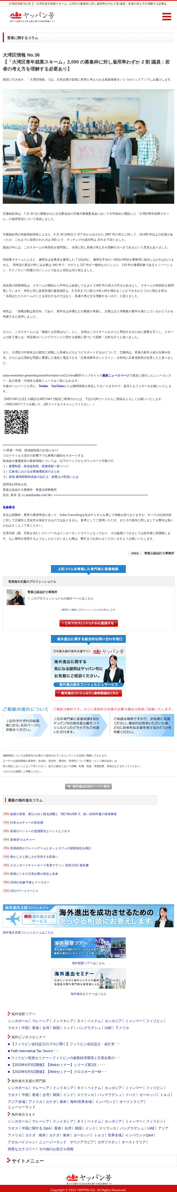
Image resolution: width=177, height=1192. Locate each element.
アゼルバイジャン (21, 1142)
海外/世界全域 (81, 1102)
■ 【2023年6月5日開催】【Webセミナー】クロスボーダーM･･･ (57, 1072)
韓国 (56, 1028)
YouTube (57, 386)
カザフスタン (107, 1142)
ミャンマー (134, 1021)
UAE (108, 1028)
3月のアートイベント (24, 891)
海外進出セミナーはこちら (88, 994)
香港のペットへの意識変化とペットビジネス (40, 831)
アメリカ (122, 1028)
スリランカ (85, 1095)
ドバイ (130, 1095)
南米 (63, 1102)
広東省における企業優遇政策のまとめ (34, 471)
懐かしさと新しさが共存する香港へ (34, 856)
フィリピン (154, 1021)
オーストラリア (131, 1102)
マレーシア (40, 1021)
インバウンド (105, 1102)
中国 (25, 1028)
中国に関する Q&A (36, 1128)
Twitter (43, 386)
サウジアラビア (82, 1142)
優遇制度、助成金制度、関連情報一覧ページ (39, 466)
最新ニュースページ (115, 375)
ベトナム (94, 1021)
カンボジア (113, 1021)
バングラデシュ (89, 1028)
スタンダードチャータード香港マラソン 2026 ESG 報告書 (49, 865)
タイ (80, 1021)
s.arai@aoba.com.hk (37, 495)
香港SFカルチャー (22, 839)
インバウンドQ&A (139, 1135)
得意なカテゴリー (21, 1149)
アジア (163, 1128)
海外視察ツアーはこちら (88, 963)
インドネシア (63, 1021)
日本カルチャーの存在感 (26, 822)
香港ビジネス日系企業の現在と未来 (34, 874)
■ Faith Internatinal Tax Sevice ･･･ (33, 1051)
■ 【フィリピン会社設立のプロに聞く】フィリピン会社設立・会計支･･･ (64, 1044)
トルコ (165, 1095)
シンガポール (18, 1021)
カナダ (51, 1102)
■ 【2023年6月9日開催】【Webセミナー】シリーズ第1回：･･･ (56, 1065)
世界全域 (115, 1135)
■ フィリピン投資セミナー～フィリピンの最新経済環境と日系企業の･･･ (64, 1058)
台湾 (45, 1028)
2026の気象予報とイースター (30, 882)
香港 (35, 1028)
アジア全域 (16, 1102)
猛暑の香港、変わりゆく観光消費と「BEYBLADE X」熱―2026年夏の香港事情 (63, 814)
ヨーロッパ (147, 1095)
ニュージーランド (21, 1107)
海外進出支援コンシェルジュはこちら (28, 932)
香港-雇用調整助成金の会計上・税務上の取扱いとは (44, 477)
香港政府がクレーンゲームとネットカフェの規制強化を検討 (50, 848)
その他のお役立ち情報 (56, 1149)
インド (68, 1028)
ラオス (13, 1028)
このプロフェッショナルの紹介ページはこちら (62, 598)
